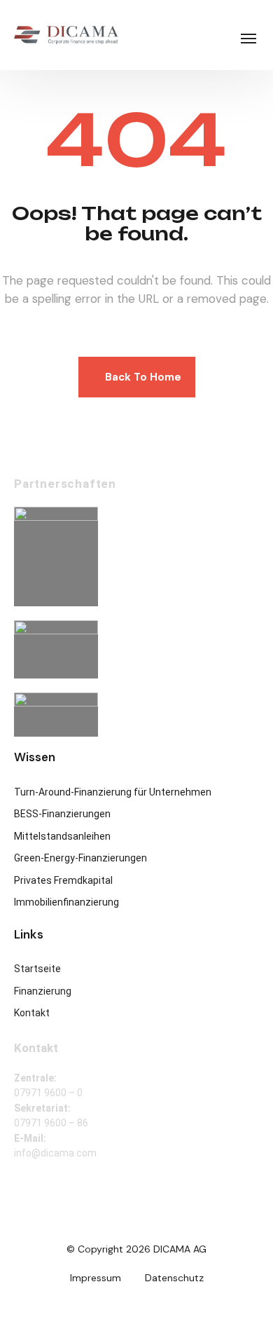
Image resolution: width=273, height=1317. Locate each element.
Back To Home (143, 377)
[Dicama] (66, 35)
